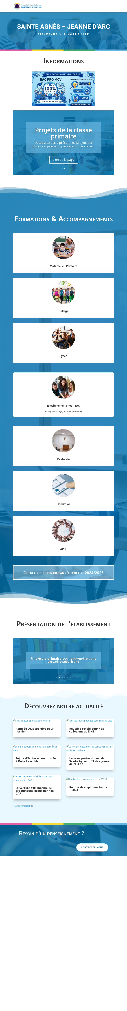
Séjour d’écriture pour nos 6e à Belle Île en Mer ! (36, 759)
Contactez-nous (92, 847)
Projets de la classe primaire (63, 133)
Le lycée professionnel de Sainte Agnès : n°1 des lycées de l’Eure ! (89, 761)
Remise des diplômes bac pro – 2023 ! (89, 788)
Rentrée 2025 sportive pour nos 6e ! (35, 730)
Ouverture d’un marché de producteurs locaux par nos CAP (35, 790)
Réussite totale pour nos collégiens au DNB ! (86, 730)
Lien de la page (63, 160)
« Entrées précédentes (23, 805)
